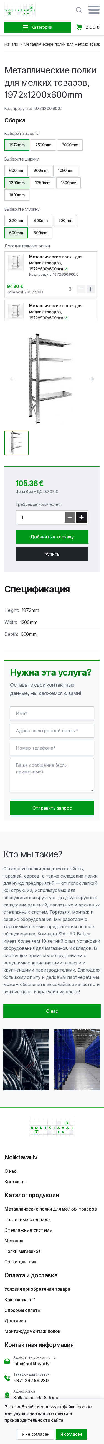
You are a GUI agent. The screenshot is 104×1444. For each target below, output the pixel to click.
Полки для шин (20, 1262)
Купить (52, 554)
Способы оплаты (22, 1310)
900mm (40, 170)
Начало (11, 44)
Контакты (14, 1181)
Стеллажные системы (28, 1230)
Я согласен (71, 1434)
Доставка (15, 1321)
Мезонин (13, 1240)
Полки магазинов (22, 1251)
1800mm (17, 195)
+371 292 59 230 (31, 1380)
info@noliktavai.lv (31, 1363)
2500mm (43, 144)
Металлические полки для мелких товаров (50, 1209)
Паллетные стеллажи (27, 1219)
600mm (16, 170)
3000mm (70, 144)
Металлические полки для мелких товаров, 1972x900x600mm (55, 311)
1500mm (68, 182)
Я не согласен (35, 1434)
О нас (10, 1171)
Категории (41, 27)
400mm (41, 220)
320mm (16, 220)
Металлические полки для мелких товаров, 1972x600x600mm (55, 262)
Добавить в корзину (51, 536)
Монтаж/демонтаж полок (32, 1331)
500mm (65, 220)
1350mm (42, 182)
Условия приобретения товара (37, 1289)
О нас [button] (52, 1011)
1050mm (65, 170)
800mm (40, 232)
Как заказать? (19, 1299)
